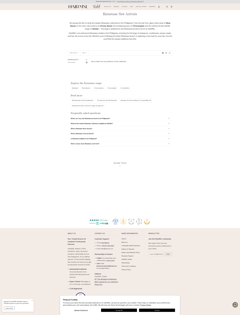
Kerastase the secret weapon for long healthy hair (136, 100)
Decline (157, 310)
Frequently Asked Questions (131, 245)
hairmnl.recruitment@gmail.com (106, 266)
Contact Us (100, 233)
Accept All (119, 310)
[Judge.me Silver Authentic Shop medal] (131, 222)
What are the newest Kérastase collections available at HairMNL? (92, 123)
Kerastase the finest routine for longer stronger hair (88, 105)
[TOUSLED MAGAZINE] (96, 6)
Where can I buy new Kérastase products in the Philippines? (90, 118)
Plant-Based (71, 62)
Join (167, 254)
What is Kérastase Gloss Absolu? (81, 128)
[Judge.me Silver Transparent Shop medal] (139, 222)
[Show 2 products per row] (163, 53)
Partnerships (126, 263)
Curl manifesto (124, 88)
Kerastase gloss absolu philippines (82, 100)
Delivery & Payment (128, 249)
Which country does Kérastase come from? (85, 144)
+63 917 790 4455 (108, 246)
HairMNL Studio (127, 259)
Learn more (9, 308)
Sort (83, 52)
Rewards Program (127, 256)
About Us (72, 233)
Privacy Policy (145, 305)
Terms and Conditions (129, 266)
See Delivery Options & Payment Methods (129, 1)
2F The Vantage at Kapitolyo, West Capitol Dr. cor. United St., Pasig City (106, 281)
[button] (235, 304)
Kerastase (75, 88)
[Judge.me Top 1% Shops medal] (147, 222)
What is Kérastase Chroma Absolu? (82, 133)
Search (124, 239)
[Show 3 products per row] (166, 53)
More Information (130, 233)
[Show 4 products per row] (170, 53)
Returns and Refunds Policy (131, 252)
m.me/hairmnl (104, 242)
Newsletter (153, 233)
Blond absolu (86, 88)
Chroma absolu (99, 88)
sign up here (110, 260)
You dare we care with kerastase (107, 100)
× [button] (32, 300)
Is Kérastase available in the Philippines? (84, 138)
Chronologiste (112, 88)
